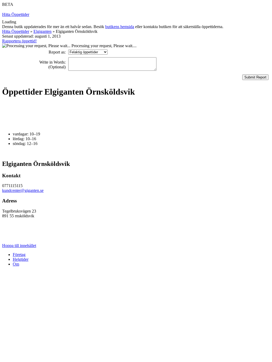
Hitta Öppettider (15, 14)
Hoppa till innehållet (19, 245)
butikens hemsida (119, 26)
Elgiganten (42, 31)
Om (16, 264)
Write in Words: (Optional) (52, 64)
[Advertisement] (99, 114)
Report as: (57, 52)
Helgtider (20, 259)
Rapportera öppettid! (19, 41)
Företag (19, 254)
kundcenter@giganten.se (23, 190)
